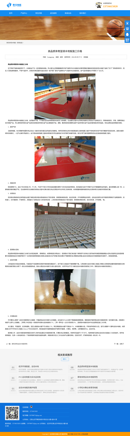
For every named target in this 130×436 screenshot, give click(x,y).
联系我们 (83, 13)
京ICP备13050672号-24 (75, 434)
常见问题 (38, 13)
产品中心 (24, 13)
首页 (10, 13)
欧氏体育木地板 (11, 42)
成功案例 (53, 13)
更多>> (65, 359)
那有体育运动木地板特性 (19, 344)
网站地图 (85, 434)
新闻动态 (68, 13)
